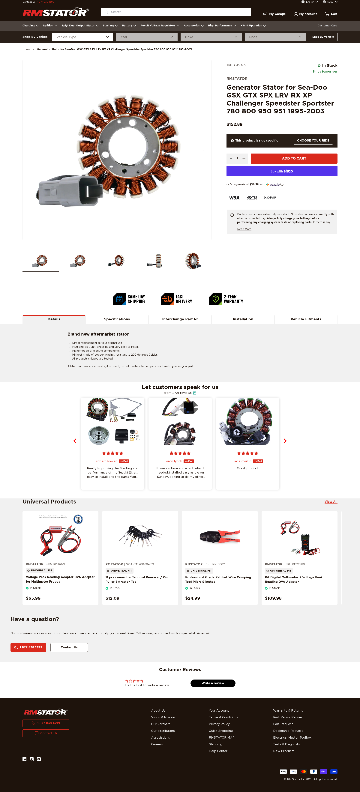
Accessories (192, 25)
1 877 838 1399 (45, 2)
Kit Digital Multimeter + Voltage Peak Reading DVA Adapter (293, 579)
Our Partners (160, 724)
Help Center (218, 751)
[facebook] (24, 760)
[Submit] (105, 12)
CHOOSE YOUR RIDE (313, 140)
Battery (127, 25)
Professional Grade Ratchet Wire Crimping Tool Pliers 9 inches (218, 579)
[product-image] (60, 536)
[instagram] (32, 760)
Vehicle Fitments (306, 319)
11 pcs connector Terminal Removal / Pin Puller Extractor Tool (137, 579)
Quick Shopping (221, 730)
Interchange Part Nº (180, 319)
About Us (158, 710)
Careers (157, 744)
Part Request (283, 724)
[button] (282, 184)
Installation (243, 319)
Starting (108, 25)
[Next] (203, 150)
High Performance (220, 25)
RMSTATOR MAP (222, 737)
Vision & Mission (163, 717)
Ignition (48, 25)
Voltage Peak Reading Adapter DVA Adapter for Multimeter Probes (60, 579)
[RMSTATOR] (55, 11)
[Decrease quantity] (230, 158)
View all (331, 501)
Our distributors (163, 730)
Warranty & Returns (288, 710)
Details (54, 319)
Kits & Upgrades (251, 25)
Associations (160, 737)
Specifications (117, 319)
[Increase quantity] (244, 158)
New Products (283, 751)
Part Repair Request (288, 717)
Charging (28, 25)
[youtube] (39, 760)
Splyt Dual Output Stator (78, 25)
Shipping (215, 744)
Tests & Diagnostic (287, 744)
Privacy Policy (219, 724)
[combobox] (176, 12)
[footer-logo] (45, 711)
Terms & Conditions (223, 717)
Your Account (219, 710)
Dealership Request (288, 730)
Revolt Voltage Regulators (157, 25)
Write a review (213, 683)
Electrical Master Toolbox (292, 737)
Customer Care (328, 25)
